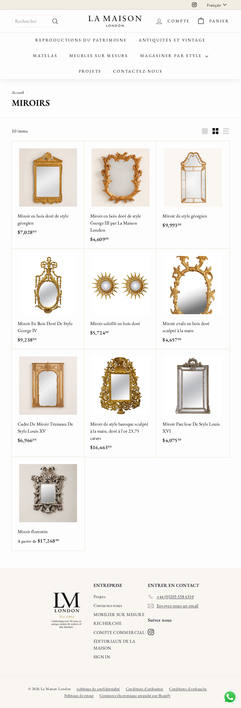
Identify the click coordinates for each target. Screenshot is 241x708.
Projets (90, 71)
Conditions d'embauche (188, 688)
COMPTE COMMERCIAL (119, 632)
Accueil (18, 92)
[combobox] (37, 21)
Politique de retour (79, 695)
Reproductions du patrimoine (81, 40)
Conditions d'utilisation (144, 688)
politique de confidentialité (98, 688)
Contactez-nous (137, 71)
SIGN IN (102, 657)
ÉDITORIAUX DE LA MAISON (114, 644)
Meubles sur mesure (98, 55)
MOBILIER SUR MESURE (119, 614)
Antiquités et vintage (172, 40)
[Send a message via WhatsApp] (230, 697)
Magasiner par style (172, 55)
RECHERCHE (107, 623)
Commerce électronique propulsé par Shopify (135, 695)
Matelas (45, 55)
